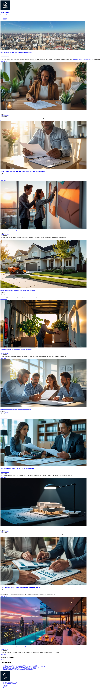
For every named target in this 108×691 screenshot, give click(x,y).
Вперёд (5, 659)
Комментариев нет (5, 56)
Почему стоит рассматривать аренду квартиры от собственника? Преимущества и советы (20, 587)
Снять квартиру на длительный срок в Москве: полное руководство (16, 52)
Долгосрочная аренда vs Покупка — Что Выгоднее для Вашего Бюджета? (17, 468)
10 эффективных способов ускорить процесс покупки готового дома (15, 409)
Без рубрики (4, 57)
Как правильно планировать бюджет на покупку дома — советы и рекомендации (18, 111)
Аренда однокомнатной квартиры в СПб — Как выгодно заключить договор (17, 290)
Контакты (5, 19)
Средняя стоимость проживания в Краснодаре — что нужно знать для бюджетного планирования (22, 171)
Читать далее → (3, 61)
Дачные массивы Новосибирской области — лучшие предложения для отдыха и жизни (20, 230)
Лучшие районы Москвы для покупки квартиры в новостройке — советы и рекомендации (21, 527)
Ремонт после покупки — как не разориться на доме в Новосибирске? (16, 349)
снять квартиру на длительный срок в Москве (81, 59)
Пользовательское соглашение (9, 683)
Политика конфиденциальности (10, 682)
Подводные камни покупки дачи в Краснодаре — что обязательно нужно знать (18, 646)
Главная (4, 16)
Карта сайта (5, 685)
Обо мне (5, 18)
